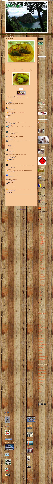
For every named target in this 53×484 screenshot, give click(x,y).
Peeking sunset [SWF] (42, 271)
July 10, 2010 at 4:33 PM (11, 167)
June (40, 291)
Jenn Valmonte (10, 153)
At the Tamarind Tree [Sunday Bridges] (42, 255)
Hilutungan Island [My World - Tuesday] (42, 280)
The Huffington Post (41, 325)
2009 (40, 299)
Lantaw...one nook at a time (42, 322)
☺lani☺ (9, 135)
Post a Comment (9, 192)
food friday (15, 97)
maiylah (9, 173)
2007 (40, 302)
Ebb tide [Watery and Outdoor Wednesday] (42, 277)
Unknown (9, 111)
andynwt (29, 478)
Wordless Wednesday (41, 338)
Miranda (14, 6)
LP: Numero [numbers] (43, 176)
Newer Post (8, 207)
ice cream (22, 97)
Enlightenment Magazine (41, 379)
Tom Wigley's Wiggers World (42, 344)
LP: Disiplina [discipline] (42, 275)
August (41, 228)
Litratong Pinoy (40, 341)
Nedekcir (9, 178)
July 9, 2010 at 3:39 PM (11, 151)
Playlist (41, 313)
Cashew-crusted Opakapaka (42, 287)
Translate (44, 57)
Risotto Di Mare (10, 39)
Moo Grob (41, 245)
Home (7, 34)
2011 (39, 220)
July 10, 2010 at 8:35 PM (11, 171)
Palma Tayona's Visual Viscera (42, 356)
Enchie (9, 115)
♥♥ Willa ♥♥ (9, 182)
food (12, 97)
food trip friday (19, 97)
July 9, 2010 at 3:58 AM (11, 113)
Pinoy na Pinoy (40, 324)
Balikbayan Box (40, 382)
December (41, 223)
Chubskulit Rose (10, 159)
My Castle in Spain (40, 331)
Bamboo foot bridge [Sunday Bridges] (43, 282)
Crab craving (42, 232)
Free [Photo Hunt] (42, 269)
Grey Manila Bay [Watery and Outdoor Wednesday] (42, 249)
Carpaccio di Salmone (42, 262)
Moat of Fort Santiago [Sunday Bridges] (43, 241)
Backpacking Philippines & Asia (42, 327)
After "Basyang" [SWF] (42, 260)
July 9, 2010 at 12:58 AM (11, 109)
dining (11, 97)
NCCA (39, 385)
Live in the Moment (16, 34)
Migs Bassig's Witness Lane (42, 359)
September (41, 227)
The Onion (39, 391)
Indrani (9, 106)
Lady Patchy (9, 130)
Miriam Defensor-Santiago (42, 370)
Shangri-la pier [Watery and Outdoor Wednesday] (42, 236)
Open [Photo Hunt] (42, 284)
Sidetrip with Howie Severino (42, 373)
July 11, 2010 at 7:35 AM (11, 180)
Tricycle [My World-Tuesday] (43, 239)
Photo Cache (10, 102)
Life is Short (40, 353)
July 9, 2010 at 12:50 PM (11, 128)
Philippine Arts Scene (41, 376)
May (40, 292)
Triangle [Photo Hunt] (42, 258)
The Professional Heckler (41, 319)
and (23, 86)
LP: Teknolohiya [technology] (42, 289)
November (41, 224)
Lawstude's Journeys (41, 347)
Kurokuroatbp (40, 350)
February (41, 296)
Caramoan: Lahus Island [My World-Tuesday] (43, 253)
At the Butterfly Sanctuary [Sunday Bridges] (42, 267)
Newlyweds (9, 148)
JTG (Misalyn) (10, 163)
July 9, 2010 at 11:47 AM (11, 123)
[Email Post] (17, 96)
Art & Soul (39, 328)
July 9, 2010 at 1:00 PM (11, 133)
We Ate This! (9, 145)
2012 (40, 219)
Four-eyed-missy (10, 139)
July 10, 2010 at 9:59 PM (11, 176)
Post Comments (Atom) (23, 209)
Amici (9, 97)
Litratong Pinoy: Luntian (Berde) (44, 184)
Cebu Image (40, 330)
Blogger (35, 478)
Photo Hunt (39, 318)
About (11, 34)
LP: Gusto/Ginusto (42, 233)
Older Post (34, 207)
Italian (25, 97)
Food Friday (40, 334)
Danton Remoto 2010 (41, 321)
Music (39, 313)
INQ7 (39, 388)
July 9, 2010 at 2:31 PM (11, 146)
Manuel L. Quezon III (41, 367)
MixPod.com (45, 313)
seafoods (27, 97)
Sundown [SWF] (42, 285)
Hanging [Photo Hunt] (42, 244)
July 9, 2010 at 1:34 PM (11, 137)
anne (8, 169)
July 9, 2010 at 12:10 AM (11, 104)
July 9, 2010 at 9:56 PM (11, 157)
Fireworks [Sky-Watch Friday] (44, 192)
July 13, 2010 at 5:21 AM (11, 190)
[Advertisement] (21, 200)
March (41, 295)
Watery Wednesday (41, 333)
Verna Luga (9, 125)
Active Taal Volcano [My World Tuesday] (43, 265)
